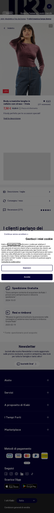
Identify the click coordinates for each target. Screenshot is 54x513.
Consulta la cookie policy (10, 262)
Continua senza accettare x (16, 234)
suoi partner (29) (14, 244)
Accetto (27, 277)
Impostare (27, 268)
